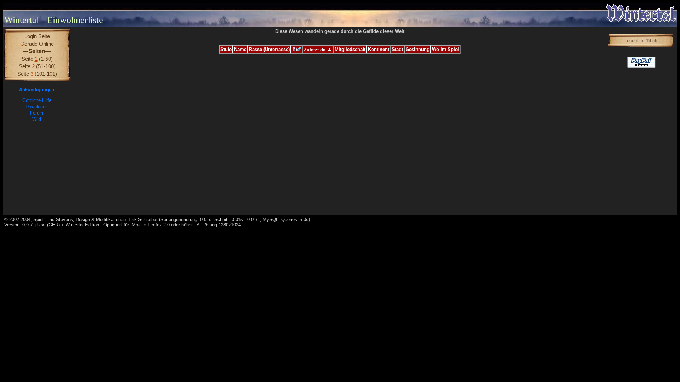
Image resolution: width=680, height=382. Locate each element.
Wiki (36, 119)
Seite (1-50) (37, 59)
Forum (36, 113)
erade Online (37, 44)
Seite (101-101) (37, 74)
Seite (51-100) (37, 66)
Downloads (37, 106)
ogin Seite (37, 36)
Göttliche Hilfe (36, 100)
